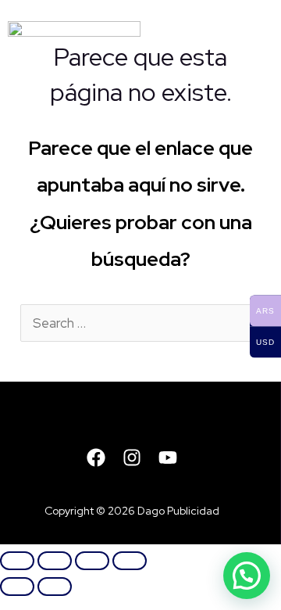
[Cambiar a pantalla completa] (54, 560)
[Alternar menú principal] (253, 43)
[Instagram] (132, 457)
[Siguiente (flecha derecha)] (54, 586)
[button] (246, 575)
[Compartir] (92, 560)
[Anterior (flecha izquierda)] (17, 586)
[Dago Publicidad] (74, 43)
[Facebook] (96, 457)
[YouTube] (167, 457)
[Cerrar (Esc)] (129, 560)
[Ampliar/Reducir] (17, 560)
